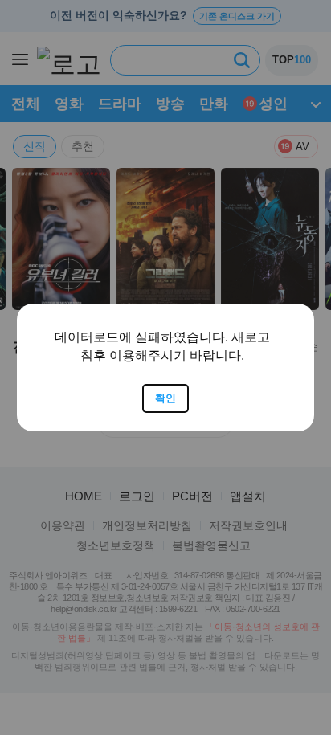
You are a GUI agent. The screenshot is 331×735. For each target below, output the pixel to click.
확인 (165, 398)
